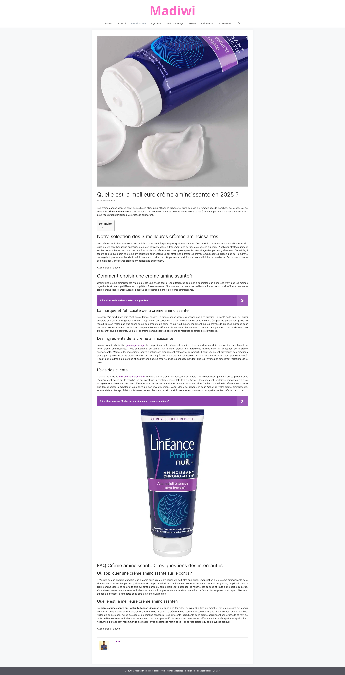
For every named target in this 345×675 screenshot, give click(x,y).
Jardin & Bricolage (175, 23)
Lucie (116, 641)
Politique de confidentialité (198, 670)
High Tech (156, 23)
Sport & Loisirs (225, 23)
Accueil (108, 23)
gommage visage (135, 345)
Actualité (122, 23)
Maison (192, 23)
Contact (216, 670)
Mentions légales (175, 670)
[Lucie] (104, 650)
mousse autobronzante (132, 376)
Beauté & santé (138, 23)
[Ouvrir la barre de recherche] (239, 23)
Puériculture (207, 23)
